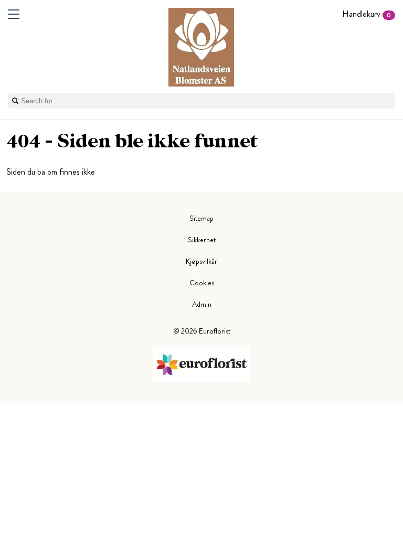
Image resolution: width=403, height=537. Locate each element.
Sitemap (201, 218)
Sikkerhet (202, 239)
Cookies (201, 282)
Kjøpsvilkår (201, 261)
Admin (201, 304)
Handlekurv (366, 14)
